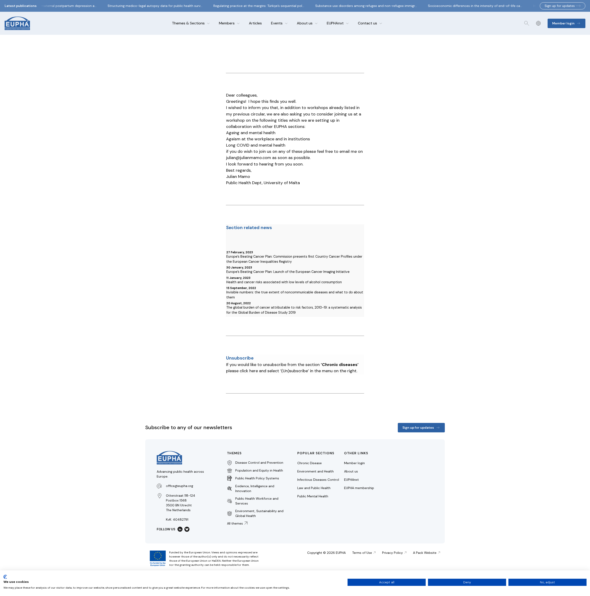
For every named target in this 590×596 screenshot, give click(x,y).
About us (305, 23)
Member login (354, 463)
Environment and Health (315, 471)
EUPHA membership (359, 488)
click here (249, 371)
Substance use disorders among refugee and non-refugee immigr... (361, 6)
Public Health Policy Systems (257, 478)
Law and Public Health (313, 488)
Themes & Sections (188, 23)
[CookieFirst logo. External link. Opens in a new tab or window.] (5, 577)
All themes (235, 523)
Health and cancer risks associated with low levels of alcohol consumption (284, 282)
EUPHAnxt (335, 23)
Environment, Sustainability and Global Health (259, 513)
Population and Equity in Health (259, 470)
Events (277, 23)
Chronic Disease (309, 463)
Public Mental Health (312, 496)
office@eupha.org (179, 486)
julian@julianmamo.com (248, 157)
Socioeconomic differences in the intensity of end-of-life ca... (470, 6)
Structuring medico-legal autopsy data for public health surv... (150, 6)
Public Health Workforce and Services (256, 500)
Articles (255, 23)
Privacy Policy (392, 553)
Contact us (367, 23)
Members (227, 23)
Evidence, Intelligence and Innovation (254, 488)
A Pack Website (425, 553)
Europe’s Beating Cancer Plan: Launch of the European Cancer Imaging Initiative (288, 272)
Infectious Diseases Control (318, 480)
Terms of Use (362, 553)
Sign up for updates (560, 6)
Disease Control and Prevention (259, 462)
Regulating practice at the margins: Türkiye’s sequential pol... (254, 6)
